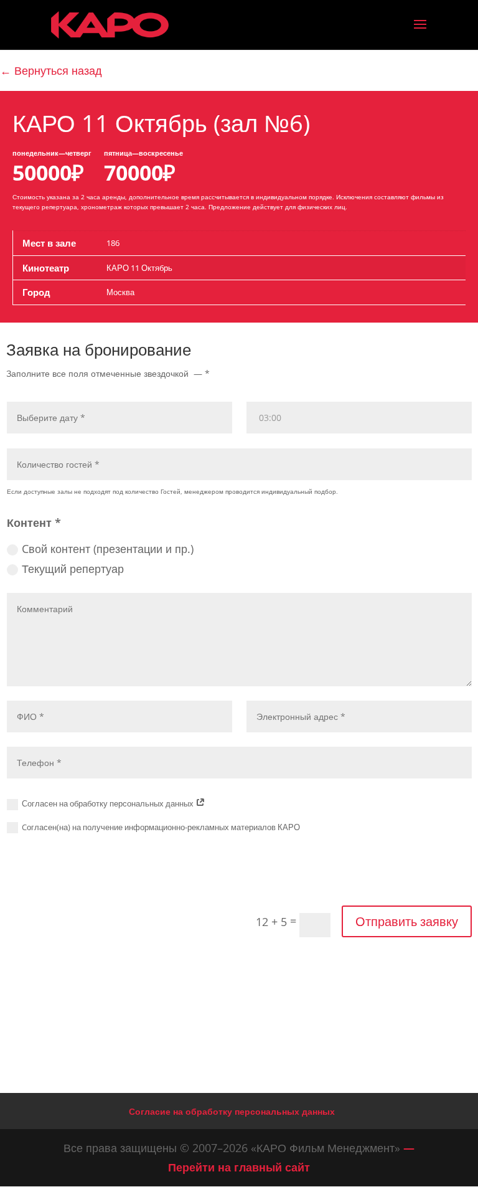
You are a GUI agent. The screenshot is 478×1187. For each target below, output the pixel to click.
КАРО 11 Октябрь (139, 267)
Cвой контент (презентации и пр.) (108, 548)
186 (113, 242)
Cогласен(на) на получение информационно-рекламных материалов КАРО (161, 827)
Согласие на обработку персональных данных (232, 1111)
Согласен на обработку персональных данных (108, 803)
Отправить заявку (406, 921)
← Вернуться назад (51, 70)
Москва (120, 292)
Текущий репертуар (73, 568)
